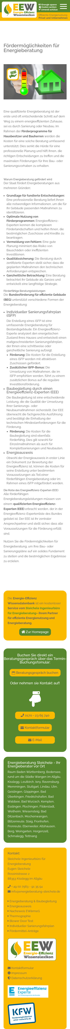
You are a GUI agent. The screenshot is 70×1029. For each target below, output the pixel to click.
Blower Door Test (21, 921)
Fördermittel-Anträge (24, 931)
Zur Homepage (37, 632)
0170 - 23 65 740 (37, 715)
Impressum (19, 973)
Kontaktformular (37, 728)
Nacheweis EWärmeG (25, 911)
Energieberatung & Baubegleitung (33, 901)
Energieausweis (20, 906)
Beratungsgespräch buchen (37, 673)
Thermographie (20, 916)
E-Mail (37, 740)
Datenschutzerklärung (26, 978)
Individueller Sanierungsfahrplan (32, 926)
